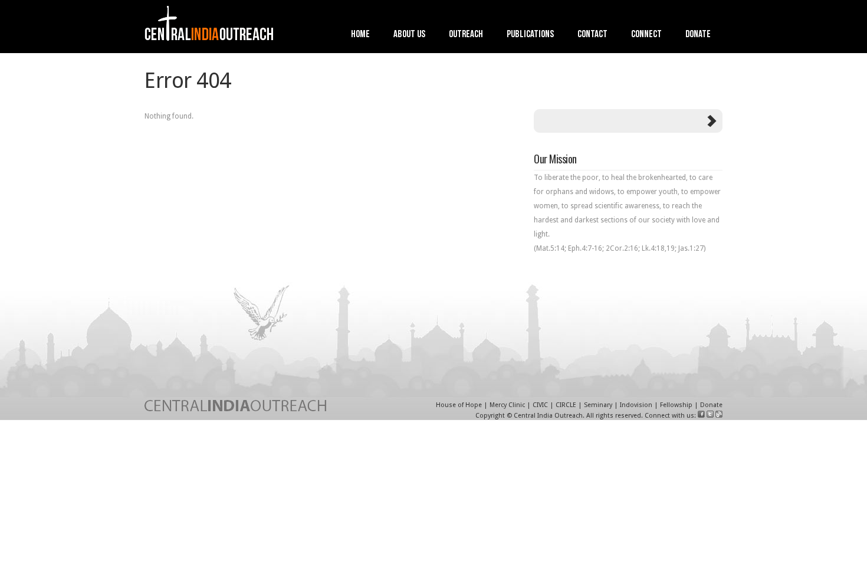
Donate (698, 35)
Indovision (636, 405)
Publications (530, 35)
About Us (409, 35)
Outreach (466, 35)
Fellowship (676, 405)
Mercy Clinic (507, 405)
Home (360, 35)
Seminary (598, 405)
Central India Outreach (548, 415)
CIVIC (540, 405)
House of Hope (459, 405)
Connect (646, 35)
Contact (592, 35)
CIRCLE (566, 405)
